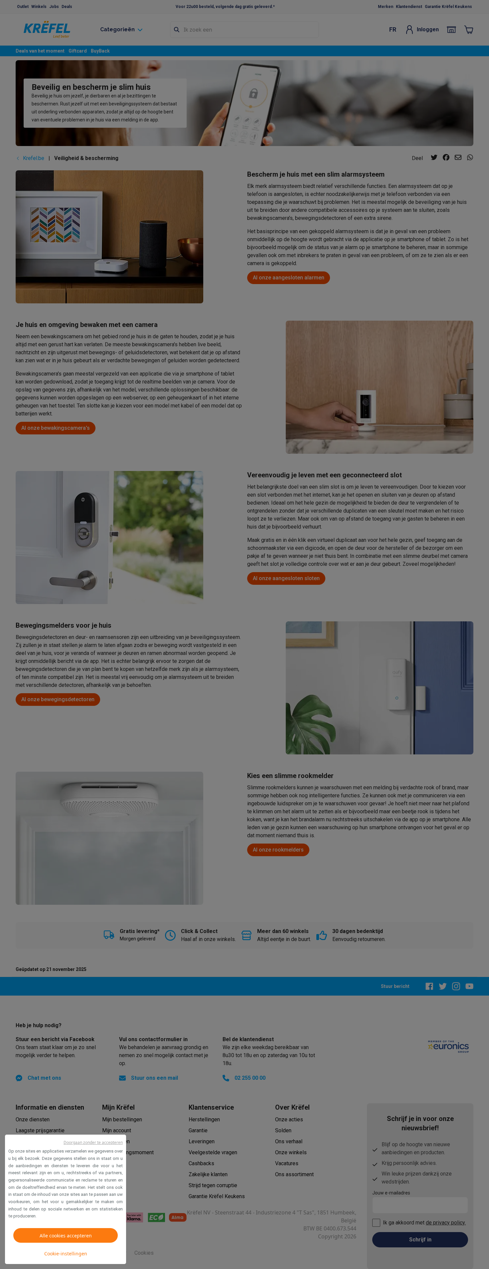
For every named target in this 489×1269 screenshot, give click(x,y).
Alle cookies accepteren (66, 1235)
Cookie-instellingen (65, 1253)
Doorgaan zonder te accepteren (93, 1142)
